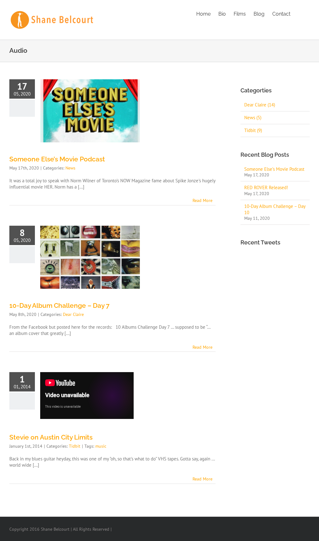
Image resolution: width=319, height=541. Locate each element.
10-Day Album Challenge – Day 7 (59, 305)
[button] (300, 13)
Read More (202, 200)
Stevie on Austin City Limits (51, 437)
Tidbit (74, 446)
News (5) (252, 117)
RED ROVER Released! (266, 187)
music (100, 446)
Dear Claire (73, 314)
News (70, 168)
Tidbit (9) (253, 130)
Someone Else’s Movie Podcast (57, 159)
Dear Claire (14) (259, 105)
